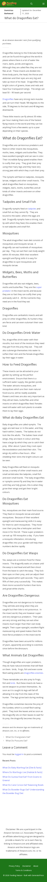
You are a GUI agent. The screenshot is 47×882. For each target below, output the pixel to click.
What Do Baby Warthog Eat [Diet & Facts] (22, 767)
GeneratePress (38, 875)
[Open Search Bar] (31, 3)
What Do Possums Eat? (16, 740)
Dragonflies (8, 99)
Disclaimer (26, 866)
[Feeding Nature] (9, 3)
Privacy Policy (14, 866)
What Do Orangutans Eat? (18, 737)
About (35, 866)
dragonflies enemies (33, 673)
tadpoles (32, 208)
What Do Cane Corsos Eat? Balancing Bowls (23, 785)
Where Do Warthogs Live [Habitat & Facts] (22, 772)
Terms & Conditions (23, 870)
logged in (19, 754)
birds (12, 683)
